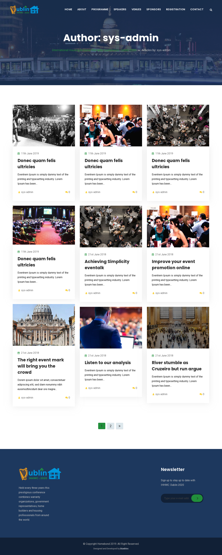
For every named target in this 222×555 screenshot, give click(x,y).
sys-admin (27, 192)
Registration (175, 9)
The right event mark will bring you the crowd (41, 366)
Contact (196, 9)
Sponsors (153, 9)
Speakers (120, 9)
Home (68, 9)
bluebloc (124, 548)
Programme (99, 9)
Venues (136, 9)
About (81, 9)
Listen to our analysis (108, 363)
